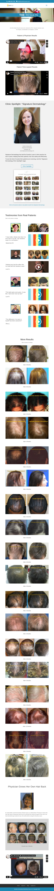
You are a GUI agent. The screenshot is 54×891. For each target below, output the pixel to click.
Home (18, 885)
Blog (28, 885)
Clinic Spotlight (27, 166)
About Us (23, 885)
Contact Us (33, 885)
